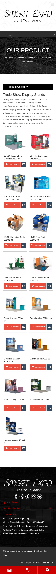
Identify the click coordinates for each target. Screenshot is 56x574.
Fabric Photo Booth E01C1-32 (12, 279)
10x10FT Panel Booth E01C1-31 (39, 279)
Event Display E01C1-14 (41, 318)
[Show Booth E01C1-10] (41, 385)
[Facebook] (33, 496)
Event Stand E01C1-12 (40, 359)
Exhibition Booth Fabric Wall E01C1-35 (40, 197)
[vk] (39, 496)
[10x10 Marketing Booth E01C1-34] (15, 223)
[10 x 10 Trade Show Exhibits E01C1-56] (15, 142)
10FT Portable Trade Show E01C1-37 (39, 157)
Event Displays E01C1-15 (14, 319)
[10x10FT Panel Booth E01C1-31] (41, 263)
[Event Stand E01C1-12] (41, 344)
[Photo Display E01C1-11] (15, 385)
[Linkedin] (16, 496)
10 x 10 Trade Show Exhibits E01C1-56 (13, 157)
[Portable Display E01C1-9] (15, 426)
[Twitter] (22, 496)
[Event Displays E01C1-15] (15, 304)
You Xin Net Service (44, 562)
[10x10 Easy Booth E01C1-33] (41, 223)
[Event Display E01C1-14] (41, 304)
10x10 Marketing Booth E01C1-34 (14, 238)
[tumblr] (27, 496)
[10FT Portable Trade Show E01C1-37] (41, 142)
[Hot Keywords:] (54, 35)
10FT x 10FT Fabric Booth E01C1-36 (13, 197)
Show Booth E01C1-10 (40, 399)
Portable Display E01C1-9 (15, 441)
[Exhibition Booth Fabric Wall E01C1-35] (41, 182)
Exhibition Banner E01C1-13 (12, 360)
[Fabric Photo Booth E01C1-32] (15, 263)
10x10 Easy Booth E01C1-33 (38, 238)
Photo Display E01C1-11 (15, 399)
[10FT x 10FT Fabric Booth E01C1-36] (15, 182)
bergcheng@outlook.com (37, 526)
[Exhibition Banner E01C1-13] (15, 344)
